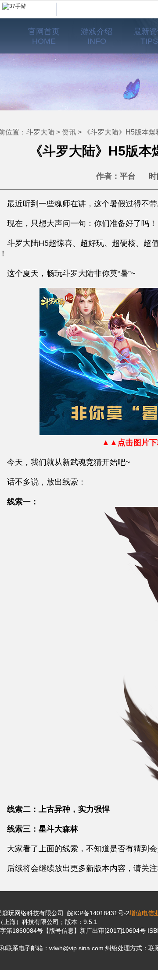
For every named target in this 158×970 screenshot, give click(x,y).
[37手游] (29, 9)
